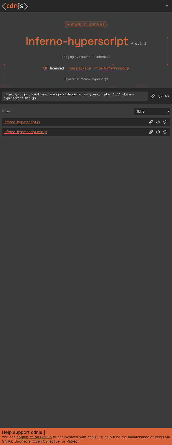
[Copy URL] (153, 96)
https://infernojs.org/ (111, 68)
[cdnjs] (15, 6)
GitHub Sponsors (16, 441)
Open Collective (46, 441)
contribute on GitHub (34, 437)
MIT (46, 68)
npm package (79, 68)
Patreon (73, 441)
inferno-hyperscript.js (22, 122)
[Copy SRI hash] (167, 96)
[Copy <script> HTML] (160, 96)
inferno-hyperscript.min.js (25, 132)
